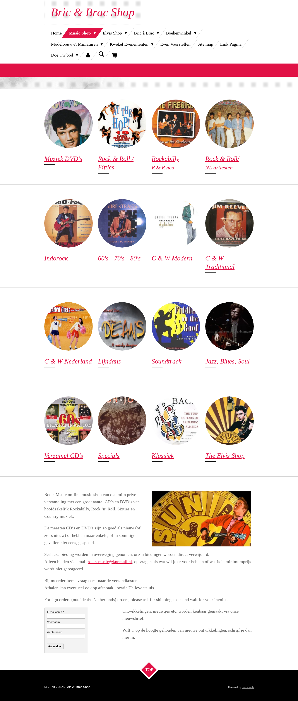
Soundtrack (166, 361)
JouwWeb (248, 687)
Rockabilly (165, 158)
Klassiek (163, 455)
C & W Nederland (68, 361)
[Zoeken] (101, 54)
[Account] (88, 55)
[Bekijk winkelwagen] (114, 55)
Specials (109, 455)
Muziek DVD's (63, 158)
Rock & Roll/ (222, 158)
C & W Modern (172, 258)
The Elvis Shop (225, 455)
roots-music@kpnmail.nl (110, 561)
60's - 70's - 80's (119, 258)
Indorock (56, 258)
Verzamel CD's (63, 455)
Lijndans (109, 361)
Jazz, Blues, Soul (227, 361)
